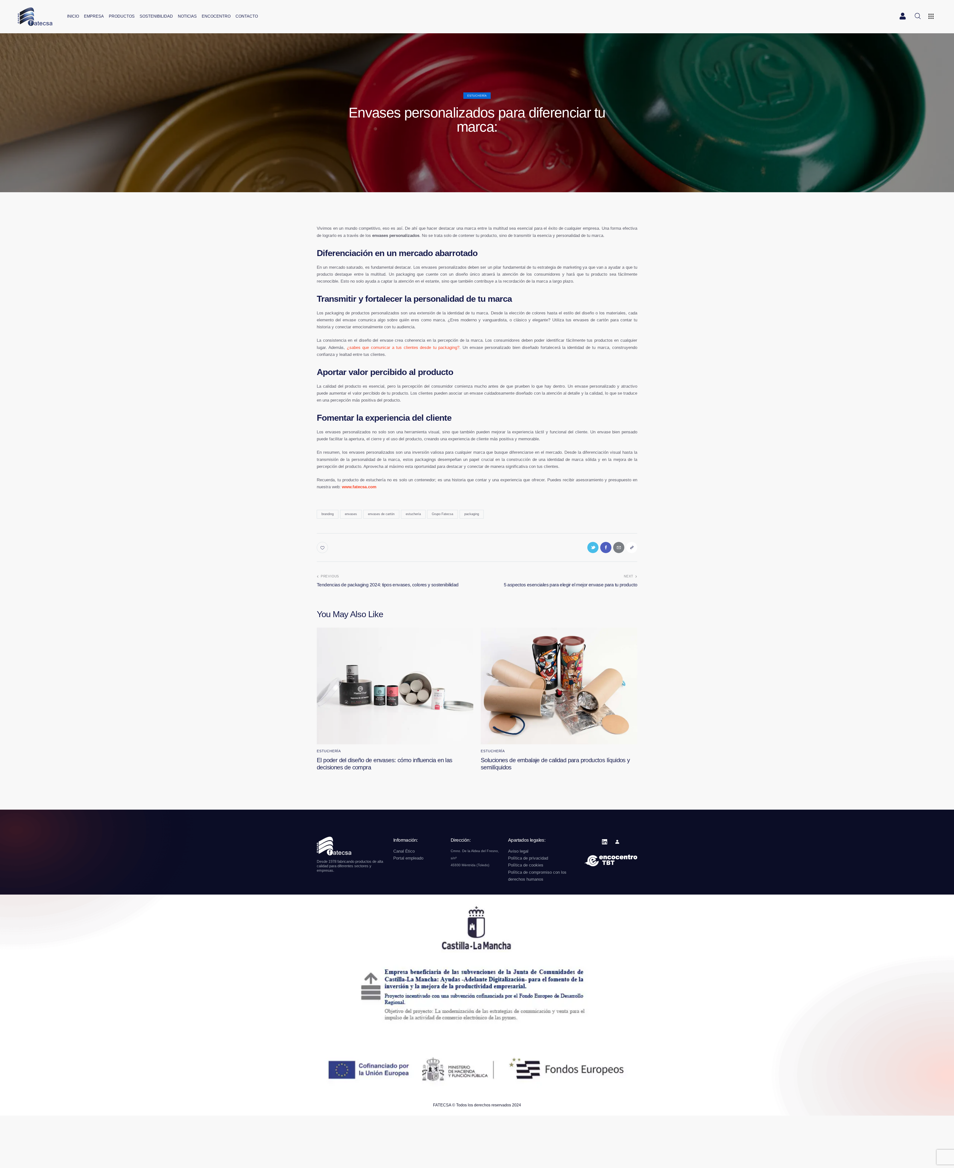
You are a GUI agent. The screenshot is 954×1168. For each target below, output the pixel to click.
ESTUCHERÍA (477, 95)
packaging (471, 514)
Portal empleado (408, 858)
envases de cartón (381, 514)
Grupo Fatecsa (442, 514)
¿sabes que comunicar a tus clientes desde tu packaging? (403, 347)
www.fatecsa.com (359, 487)
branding (327, 514)
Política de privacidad (528, 858)
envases (351, 514)
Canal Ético (404, 851)
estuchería (413, 514)
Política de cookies (525, 865)
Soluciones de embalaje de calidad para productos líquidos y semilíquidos (555, 764)
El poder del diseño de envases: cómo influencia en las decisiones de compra (384, 764)
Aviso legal (518, 851)
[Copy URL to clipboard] (631, 547)
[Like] (323, 547)
